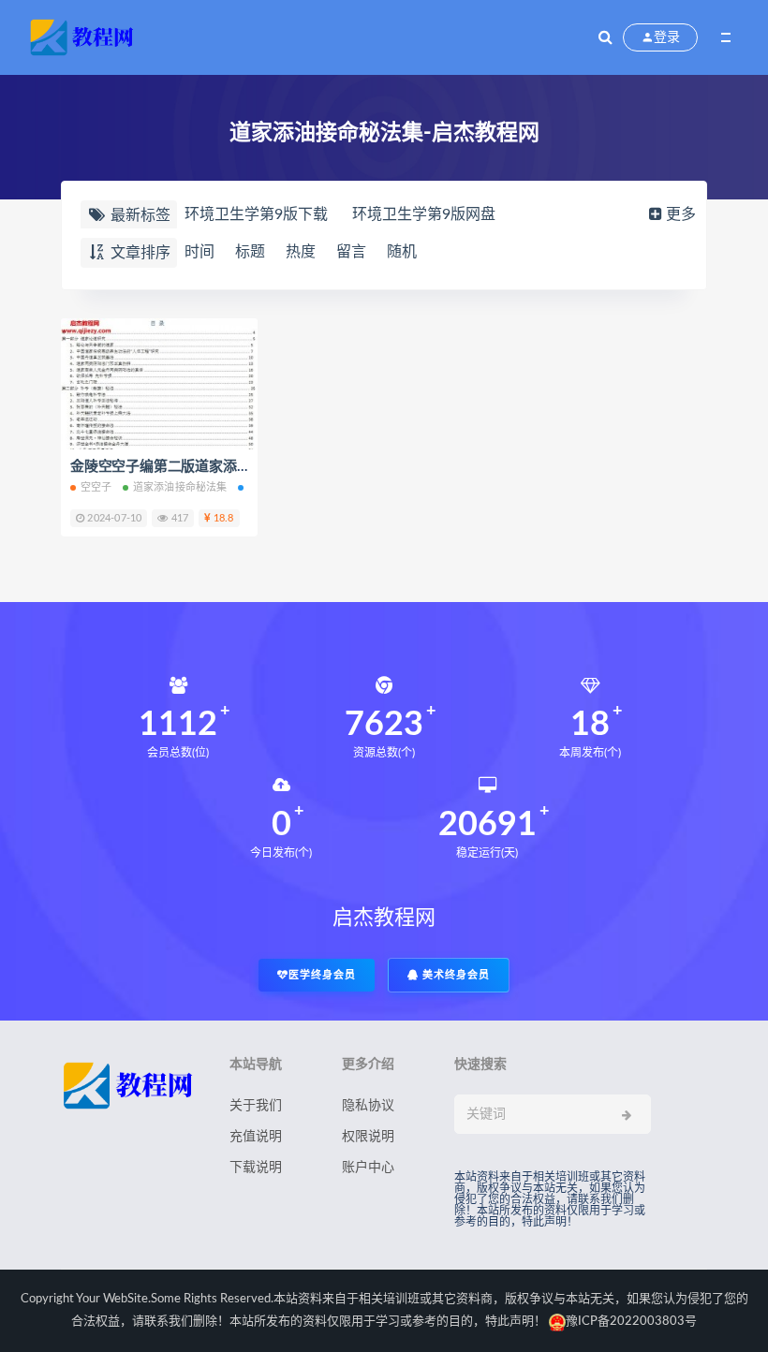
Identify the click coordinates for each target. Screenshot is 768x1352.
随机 (402, 251)
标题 (250, 251)
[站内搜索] (605, 37)
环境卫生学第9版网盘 (423, 214)
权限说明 (368, 1136)
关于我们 (255, 1105)
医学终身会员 (322, 975)
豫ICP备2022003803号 (631, 1321)
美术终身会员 (454, 975)
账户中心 (368, 1167)
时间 (199, 251)
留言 (351, 251)
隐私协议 (368, 1105)
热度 (301, 251)
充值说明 (255, 1136)
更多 (681, 214)
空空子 (96, 487)
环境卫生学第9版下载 (256, 214)
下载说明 (255, 1167)
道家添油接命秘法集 (180, 487)
